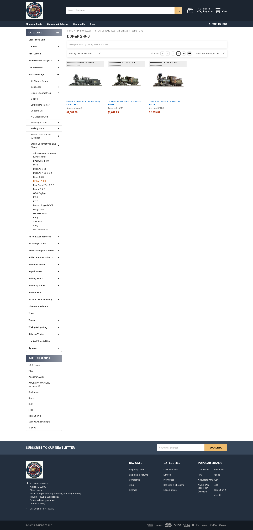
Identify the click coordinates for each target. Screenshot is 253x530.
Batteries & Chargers (40, 60)
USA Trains (34, 365)
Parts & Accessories (40, 236)
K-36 (35, 197)
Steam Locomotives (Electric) (41, 136)
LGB (31, 410)
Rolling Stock (37, 128)
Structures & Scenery (40, 299)
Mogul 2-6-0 (39, 209)
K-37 (35, 201)
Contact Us (79, 24)
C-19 (35, 165)
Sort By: (73, 53)
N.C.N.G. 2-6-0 (40, 213)
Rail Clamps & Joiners (41, 257)
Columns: (154, 53)
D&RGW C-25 (39, 169)
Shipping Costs (34, 24)
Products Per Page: (205, 53)
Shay (35, 225)
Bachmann (34, 392)
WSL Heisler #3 (40, 229)
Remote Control (37, 264)
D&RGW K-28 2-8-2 (42, 173)
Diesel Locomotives (41, 93)
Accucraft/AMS (36, 377)
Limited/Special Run (39, 341)
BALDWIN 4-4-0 (41, 161)
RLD (31, 404)
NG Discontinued (39, 116)
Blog (92, 24)
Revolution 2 (35, 416)
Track (32, 320)
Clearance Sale (37, 39)
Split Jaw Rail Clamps (39, 421)
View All (32, 427)
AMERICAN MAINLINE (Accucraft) (39, 384)
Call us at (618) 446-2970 (42, 508)
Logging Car (37, 110)
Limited (33, 46)
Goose (34, 99)
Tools (31, 313)
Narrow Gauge (37, 74)
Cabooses (36, 87)
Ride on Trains (36, 334)
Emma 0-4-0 (39, 189)
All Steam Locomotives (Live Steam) (44, 155)
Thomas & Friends (38, 306)
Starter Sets (35, 292)
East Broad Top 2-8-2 (43, 185)
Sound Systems (37, 285)
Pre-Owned (35, 53)
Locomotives (36, 67)
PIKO (31, 371)
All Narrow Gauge (39, 81)
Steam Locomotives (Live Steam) (43, 145)
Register (208, 11)
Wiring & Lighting (38, 327)
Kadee (32, 398)
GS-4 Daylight (40, 193)
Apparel (33, 348)
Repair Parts (35, 271)
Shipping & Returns (57, 24)
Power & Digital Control (41, 250)
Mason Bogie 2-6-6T (43, 205)
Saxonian (37, 221)
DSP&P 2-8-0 (39, 181)
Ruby (35, 217)
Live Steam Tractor (40, 105)
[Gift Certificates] (191, 10)
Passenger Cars (38, 122)
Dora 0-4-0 (38, 177)
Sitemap (133, 490)
